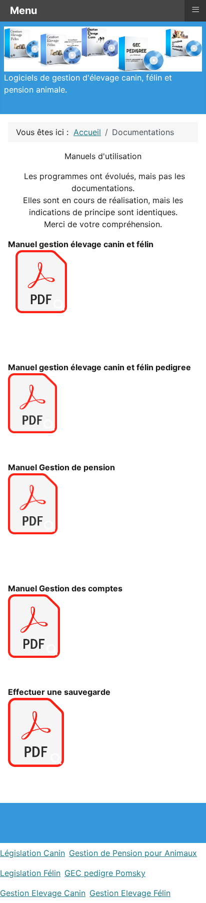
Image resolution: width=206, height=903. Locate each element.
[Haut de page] (193, 890)
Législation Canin (32, 853)
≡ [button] (196, 10)
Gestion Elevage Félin (130, 893)
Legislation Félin (30, 873)
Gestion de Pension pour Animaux (133, 853)
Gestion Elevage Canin (43, 893)
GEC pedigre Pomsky (105, 873)
